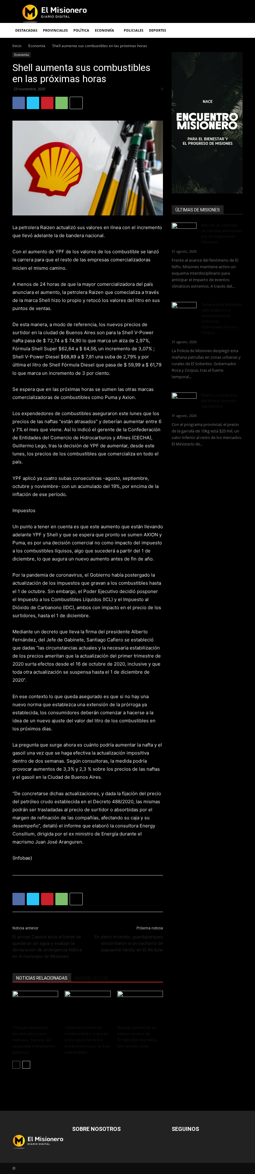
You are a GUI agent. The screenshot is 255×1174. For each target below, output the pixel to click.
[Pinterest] (47, 103)
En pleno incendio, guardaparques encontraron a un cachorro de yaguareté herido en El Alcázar (129, 943)
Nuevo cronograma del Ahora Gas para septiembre (219, 401)
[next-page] (26, 1065)
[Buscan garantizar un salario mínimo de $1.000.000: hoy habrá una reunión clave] (140, 1006)
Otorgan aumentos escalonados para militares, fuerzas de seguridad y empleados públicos (33, 1040)
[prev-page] (16, 1065)
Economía (36, 45)
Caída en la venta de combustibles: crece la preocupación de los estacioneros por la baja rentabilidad (87, 1040)
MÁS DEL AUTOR (91, 978)
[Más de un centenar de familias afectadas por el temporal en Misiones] (184, 231)
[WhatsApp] (61, 103)
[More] (76, 103)
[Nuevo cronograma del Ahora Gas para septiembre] (184, 401)
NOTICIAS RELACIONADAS (41, 978)
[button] (235, 30)
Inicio (16, 45)
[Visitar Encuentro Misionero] (207, 122)
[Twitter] (33, 103)
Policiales (133, 30)
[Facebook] (18, 103)
